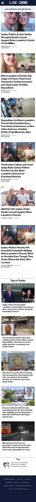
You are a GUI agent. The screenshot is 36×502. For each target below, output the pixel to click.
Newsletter (8, 482)
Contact (10, 489)
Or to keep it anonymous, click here (19, 465)
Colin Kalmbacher (7, 265)
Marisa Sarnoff (6, 179)
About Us (19, 479)
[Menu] (2, 3)
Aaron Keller (5, 46)
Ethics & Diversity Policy (23, 485)
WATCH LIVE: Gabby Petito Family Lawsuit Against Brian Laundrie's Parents (16, 212)
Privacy (16, 482)
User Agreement (9, 485)
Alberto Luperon (7, 218)
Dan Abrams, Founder (21, 489)
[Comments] (18, 219)
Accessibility (25, 482)
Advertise (27, 479)
